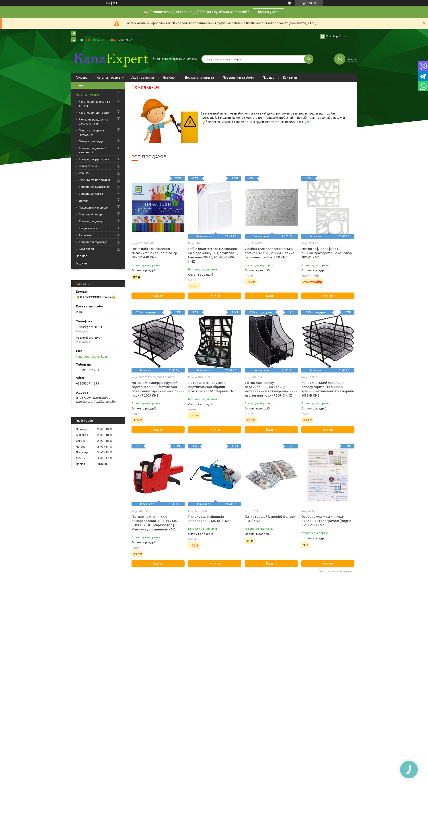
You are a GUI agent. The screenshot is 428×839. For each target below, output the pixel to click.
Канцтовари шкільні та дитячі (94, 103)
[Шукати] (308, 59)
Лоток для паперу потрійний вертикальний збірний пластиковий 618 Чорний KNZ (211, 387)
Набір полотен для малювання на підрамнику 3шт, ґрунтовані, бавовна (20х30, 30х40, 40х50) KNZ (213, 255)
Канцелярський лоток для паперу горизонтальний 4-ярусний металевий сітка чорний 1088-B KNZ (327, 389)
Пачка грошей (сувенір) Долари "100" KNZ (270, 519)
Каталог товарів (108, 77)
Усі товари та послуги (334, 571)
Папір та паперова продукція (91, 132)
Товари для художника (94, 186)
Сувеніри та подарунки (94, 179)
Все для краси (88, 228)
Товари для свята (91, 193)
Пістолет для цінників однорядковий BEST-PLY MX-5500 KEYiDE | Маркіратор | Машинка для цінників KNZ (155, 523)
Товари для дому (90, 221)
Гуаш (307, 122)
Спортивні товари (91, 214)
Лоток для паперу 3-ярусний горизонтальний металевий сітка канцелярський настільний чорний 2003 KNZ (158, 389)
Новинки (169, 77)
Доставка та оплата (199, 77)
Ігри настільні (88, 166)
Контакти (290, 77)
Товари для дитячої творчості (92, 150)
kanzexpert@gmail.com (92, 356)
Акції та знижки (142, 77)
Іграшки (84, 172)
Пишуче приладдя (91, 141)
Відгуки (81, 263)
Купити (158, 295)
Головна (82, 77)
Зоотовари (86, 248)
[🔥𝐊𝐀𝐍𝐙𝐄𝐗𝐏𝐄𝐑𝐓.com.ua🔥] (110, 58)
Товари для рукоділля (94, 159)
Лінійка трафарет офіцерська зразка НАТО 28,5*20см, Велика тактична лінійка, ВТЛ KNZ (269, 253)
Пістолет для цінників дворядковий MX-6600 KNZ (210, 519)
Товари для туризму (93, 242)
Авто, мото (87, 235)
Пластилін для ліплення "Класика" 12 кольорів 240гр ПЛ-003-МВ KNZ (154, 253)
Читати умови (268, 12)
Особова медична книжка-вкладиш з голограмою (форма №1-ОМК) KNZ (326, 521)
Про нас (268, 77)
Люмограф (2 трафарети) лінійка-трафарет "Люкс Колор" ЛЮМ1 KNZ (327, 253)
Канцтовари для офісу (94, 112)
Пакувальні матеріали (93, 207)
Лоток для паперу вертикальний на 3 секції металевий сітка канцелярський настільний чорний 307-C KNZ (271, 389)
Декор (83, 200)
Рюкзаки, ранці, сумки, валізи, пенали (94, 121)
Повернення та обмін (238, 77)
